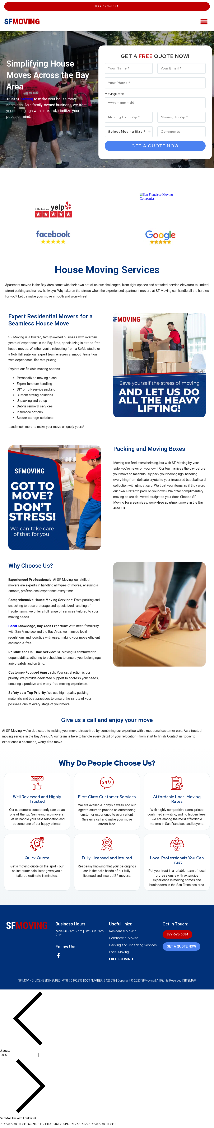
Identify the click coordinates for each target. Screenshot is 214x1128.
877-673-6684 (177, 934)
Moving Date (114, 94)
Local (12, 626)
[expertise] (160, 209)
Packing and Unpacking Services (133, 945)
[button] (107, 6)
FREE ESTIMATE (121, 959)
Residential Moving (122, 931)
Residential (42, 316)
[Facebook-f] (58, 955)
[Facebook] (53, 237)
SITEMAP (189, 980)
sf (22, 21)
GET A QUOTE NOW (181, 946)
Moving (27, 99)
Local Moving (119, 952)
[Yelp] (53, 209)
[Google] (160, 237)
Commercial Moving (124, 938)
